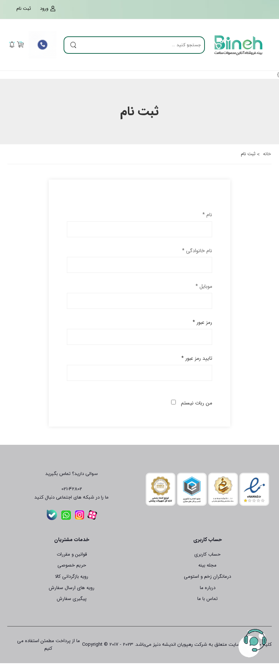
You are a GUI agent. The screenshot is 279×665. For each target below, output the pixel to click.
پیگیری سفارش (71, 598)
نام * (207, 215)
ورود (44, 8)
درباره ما (207, 588)
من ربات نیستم (196, 403)
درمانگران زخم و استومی (207, 576)
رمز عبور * (202, 322)
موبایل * (203, 286)
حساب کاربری (207, 554)
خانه (266, 154)
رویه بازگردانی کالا (71, 576)
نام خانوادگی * (197, 251)
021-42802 (71, 489)
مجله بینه (207, 565)
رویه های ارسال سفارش (71, 588)
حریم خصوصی (71, 565)
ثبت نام (23, 8)
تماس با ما (207, 598)
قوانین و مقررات (72, 554)
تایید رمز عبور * (196, 358)
